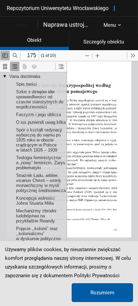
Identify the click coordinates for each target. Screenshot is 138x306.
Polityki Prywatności (97, 276)
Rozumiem (102, 293)
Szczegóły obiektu (103, 42)
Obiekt (34, 40)
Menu (110, 25)
